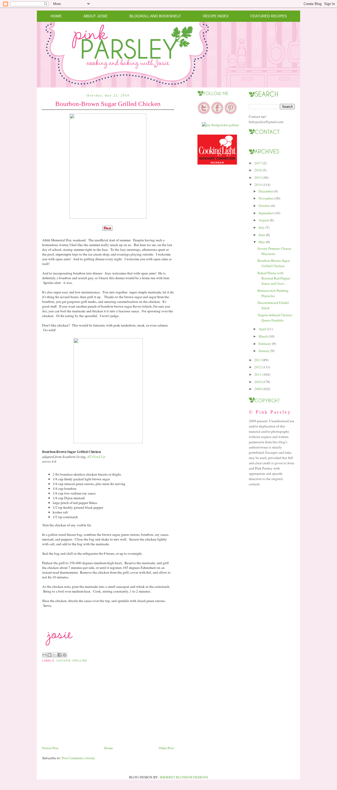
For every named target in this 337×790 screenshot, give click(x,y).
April (262, 329)
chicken (63, 660)
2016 (258, 170)
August (264, 220)
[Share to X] (54, 655)
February (265, 343)
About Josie (95, 16)
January (264, 350)
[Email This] (44, 655)
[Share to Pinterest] (64, 655)
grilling (79, 660)
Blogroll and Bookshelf (155, 16)
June (262, 234)
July (262, 227)
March (263, 336)
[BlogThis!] (49, 655)
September (266, 213)
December (266, 191)
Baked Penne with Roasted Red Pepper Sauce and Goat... (273, 278)
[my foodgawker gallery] (220, 125)
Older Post (166, 748)
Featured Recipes (268, 16)
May (262, 241)
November (266, 198)
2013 (258, 360)
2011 (258, 374)
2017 (258, 163)
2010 (258, 381)
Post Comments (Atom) (78, 758)
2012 (258, 367)
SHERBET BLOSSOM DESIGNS (184, 777)
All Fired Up (96, 456)
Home (56, 16)
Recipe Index (216, 16)
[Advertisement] (81, 708)
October (264, 205)
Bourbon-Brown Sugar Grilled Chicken (108, 103)
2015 (258, 177)
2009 (258, 388)
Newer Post (50, 748)
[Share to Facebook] (59, 655)
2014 (258, 184)
